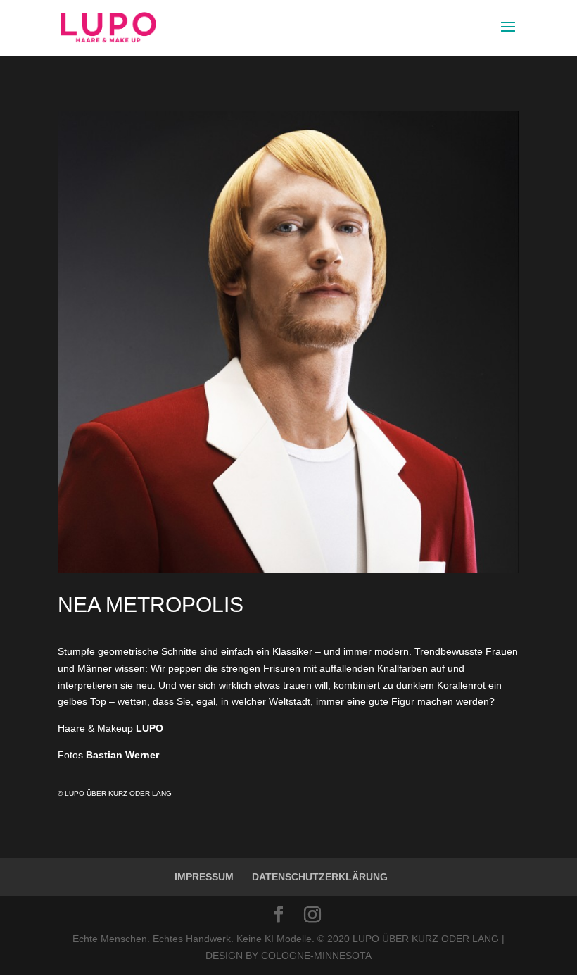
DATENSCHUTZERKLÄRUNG (320, 876)
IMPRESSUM (204, 876)
